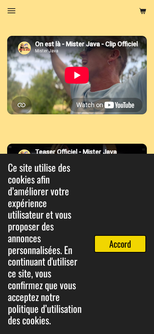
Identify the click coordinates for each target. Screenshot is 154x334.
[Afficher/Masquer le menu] (11, 11)
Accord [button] (120, 243)
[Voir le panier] (142, 11)
